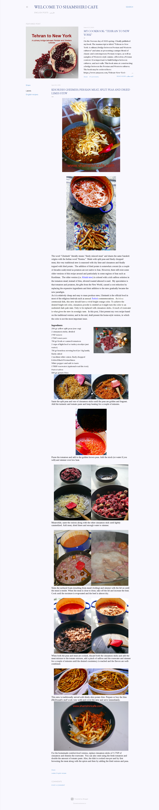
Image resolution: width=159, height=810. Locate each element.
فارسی (52, 13)
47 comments (94, 77)
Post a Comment (58, 785)
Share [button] (86, 77)
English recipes (32, 94)
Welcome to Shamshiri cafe (66, 7)
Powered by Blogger (81, 799)
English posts (41, 13)
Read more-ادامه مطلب (125, 76)
